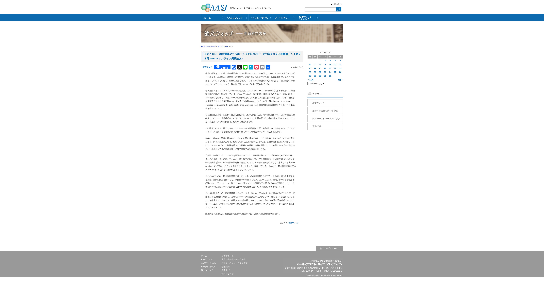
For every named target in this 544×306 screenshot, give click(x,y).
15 (320, 68)
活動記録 (316, 126)
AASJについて (207, 259)
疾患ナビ (226, 270)
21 (315, 72)
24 (330, 72)
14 (315, 68)
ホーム (204, 256)
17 (330, 68)
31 (330, 76)
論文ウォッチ (294, 223)
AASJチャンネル (208, 263)
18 (335, 68)
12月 (227, 46)
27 (310, 76)
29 (320, 76)
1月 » (340, 80)
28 (315, 76)
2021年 (220, 46)
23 (325, 72)
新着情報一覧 (227, 256)
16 (325, 68)
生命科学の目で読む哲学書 (325, 111)
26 (340, 72)
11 (335, 64)
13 (310, 68)
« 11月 (311, 80)
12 (340, 64)
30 (325, 76)
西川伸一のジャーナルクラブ (326, 118)
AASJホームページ (208, 46)
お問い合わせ (338, 4)
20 (310, 72)
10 (330, 64)
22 (320, 72)
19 (340, 68)
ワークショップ (208, 266)
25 (335, 72)
